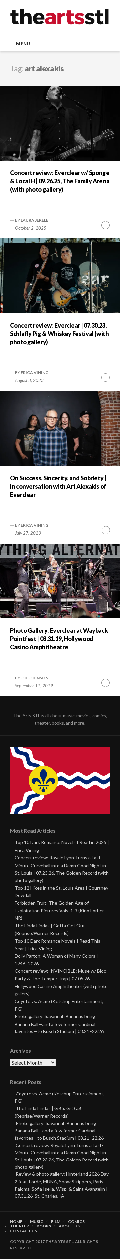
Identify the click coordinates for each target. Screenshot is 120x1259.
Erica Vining (34, 372)
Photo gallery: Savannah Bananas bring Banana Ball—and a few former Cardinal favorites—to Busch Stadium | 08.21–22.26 (59, 1023)
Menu (23, 43)
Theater (19, 1226)
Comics (76, 1221)
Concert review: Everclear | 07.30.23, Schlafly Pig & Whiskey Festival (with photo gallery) (59, 334)
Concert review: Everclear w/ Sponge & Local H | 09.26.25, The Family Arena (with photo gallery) (59, 181)
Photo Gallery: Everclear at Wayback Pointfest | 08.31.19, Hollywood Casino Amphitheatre (59, 639)
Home (16, 1221)
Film (55, 1221)
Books (44, 1226)
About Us (69, 1226)
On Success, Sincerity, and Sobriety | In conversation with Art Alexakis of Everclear (58, 486)
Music (36, 1221)
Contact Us (23, 1231)
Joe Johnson (34, 677)
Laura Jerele (34, 220)
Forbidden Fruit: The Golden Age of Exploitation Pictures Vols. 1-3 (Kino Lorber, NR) (60, 910)
